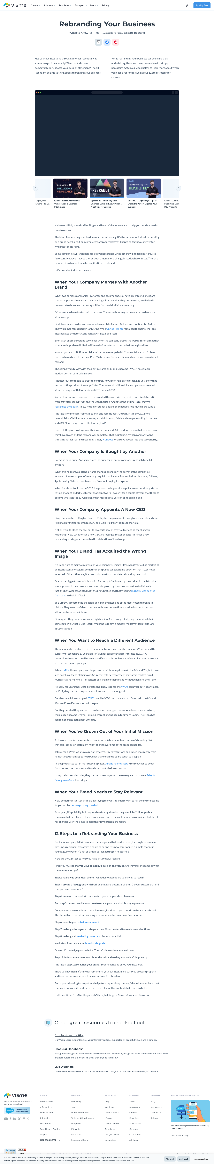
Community (135, 1134)
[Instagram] (24, 1118)
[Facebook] (10, 1118)
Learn (93, 5)
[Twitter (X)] (19, 1118)
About (132, 1101)
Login (186, 5)
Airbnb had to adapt (116, 763)
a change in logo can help (85, 805)
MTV (66, 670)
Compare (133, 1129)
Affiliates (133, 1140)
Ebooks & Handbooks (69, 1049)
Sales (73, 1107)
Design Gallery (112, 1134)
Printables (45, 1118)
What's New (135, 1123)
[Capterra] (11, 1150)
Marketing (76, 1101)
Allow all (170, 1159)
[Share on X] (98, 42)
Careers (133, 1112)
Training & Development (83, 1118)
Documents (45, 1123)
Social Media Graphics (50, 1129)
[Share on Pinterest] (115, 42)
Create (34, 5)
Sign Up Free (202, 5)
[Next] (178, 188)
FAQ (153, 1101)
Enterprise (76, 1134)
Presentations (46, 1101)
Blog (107, 1101)
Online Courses (112, 1123)
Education (76, 1129)
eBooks (108, 1118)
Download (134, 1118)
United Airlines (114, 328)
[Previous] (35, 188)
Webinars (109, 1107)
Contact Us (156, 1112)
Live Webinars (64, 1066)
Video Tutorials (112, 1112)
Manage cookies (200, 1159)
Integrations (110, 1140)
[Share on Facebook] (107, 42)
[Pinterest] (28, 1118)
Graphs (43, 1134)
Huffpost (108, 439)
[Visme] (14, 5)
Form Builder (46, 1112)
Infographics (46, 1107)
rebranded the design (66, 406)
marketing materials (88, 936)
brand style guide (95, 943)
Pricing (105, 5)
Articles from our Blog (69, 1035)
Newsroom (134, 1107)
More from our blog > (180, 1135)
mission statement (88, 922)
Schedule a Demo (79, 1140)
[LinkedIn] (14, 1118)
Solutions (48, 5)
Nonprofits (76, 1123)
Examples (79, 5)
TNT (90, 698)
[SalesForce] (17, 1110)
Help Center (157, 1107)
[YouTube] (6, 1118)
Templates (64, 5)
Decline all (183, 1159)
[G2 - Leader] (22, 1150)
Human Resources (80, 1112)
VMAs (124, 686)
